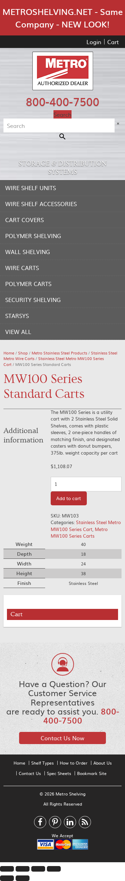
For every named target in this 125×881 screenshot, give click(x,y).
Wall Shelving (27, 251)
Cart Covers (24, 219)
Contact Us (30, 773)
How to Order (74, 763)
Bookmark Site (92, 773)
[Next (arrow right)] (23, 878)
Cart (113, 42)
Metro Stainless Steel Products (59, 353)
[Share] (23, 869)
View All (18, 331)
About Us (102, 763)
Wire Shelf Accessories (41, 203)
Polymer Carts (28, 283)
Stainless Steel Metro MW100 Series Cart (53, 361)
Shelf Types (42, 763)
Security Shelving (33, 299)
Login (93, 42)
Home (8, 353)
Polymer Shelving (33, 235)
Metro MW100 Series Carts (79, 532)
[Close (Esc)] (7, 869)
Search (62, 114)
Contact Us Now (62, 738)
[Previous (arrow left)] (7, 878)
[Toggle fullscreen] (38, 869)
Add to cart (68, 498)
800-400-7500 (62, 101)
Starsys (17, 315)
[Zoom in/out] (54, 869)
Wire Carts (22, 267)
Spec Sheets (59, 773)
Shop (23, 353)
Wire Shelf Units (30, 187)
